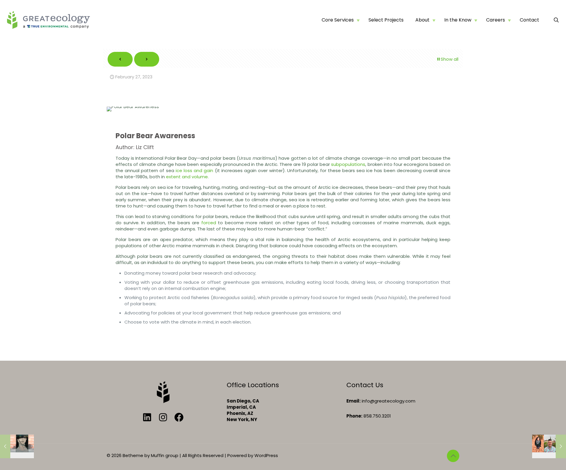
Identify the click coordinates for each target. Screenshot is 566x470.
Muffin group (164, 455)
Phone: (354, 416)
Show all (449, 59)
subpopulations (348, 164)
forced (208, 223)
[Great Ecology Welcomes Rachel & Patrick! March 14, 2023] (549, 446)
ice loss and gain (194, 170)
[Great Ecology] (48, 20)
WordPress (266, 455)
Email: (353, 401)
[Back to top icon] (453, 456)
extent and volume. (187, 177)
